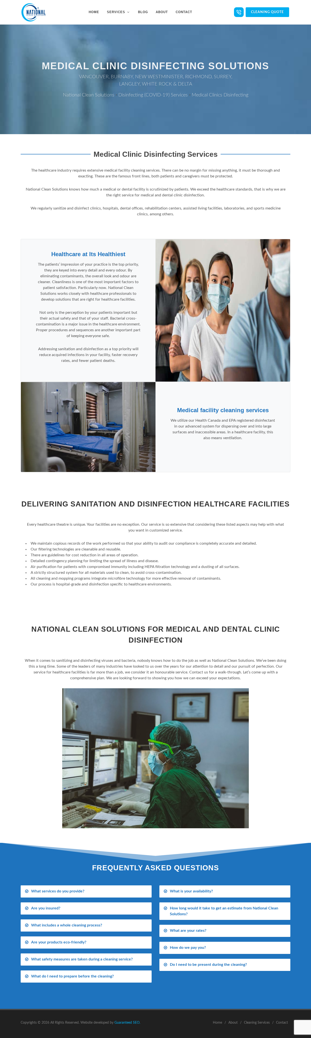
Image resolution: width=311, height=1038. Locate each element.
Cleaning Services (257, 1022)
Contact (282, 1022)
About (233, 1022)
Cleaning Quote (267, 12)
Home (217, 1022)
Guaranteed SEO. (127, 1022)
